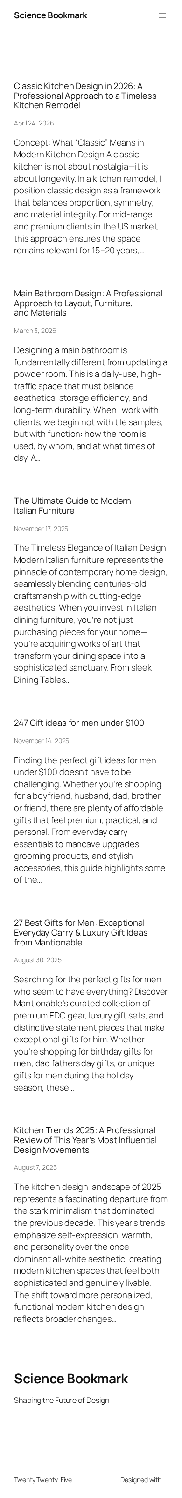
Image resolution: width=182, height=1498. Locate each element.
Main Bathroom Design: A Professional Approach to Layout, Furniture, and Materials (88, 302)
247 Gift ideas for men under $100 (79, 723)
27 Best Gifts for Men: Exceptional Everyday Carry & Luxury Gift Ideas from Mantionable (81, 932)
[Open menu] (162, 15)
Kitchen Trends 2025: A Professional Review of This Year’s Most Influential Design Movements (85, 1139)
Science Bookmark (50, 15)
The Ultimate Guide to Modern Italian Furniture (72, 505)
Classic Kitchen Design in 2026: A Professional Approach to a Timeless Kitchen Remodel (85, 95)
